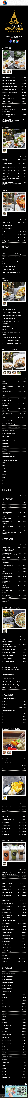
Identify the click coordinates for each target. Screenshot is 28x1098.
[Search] (22, 3)
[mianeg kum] (14, 60)
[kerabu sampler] (14, 139)
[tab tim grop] (9, 753)
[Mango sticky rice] (14, 786)
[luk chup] (14, 740)
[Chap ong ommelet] (14, 619)
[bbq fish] (14, 361)
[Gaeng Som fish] (14, 292)
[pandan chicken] (9, 71)
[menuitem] (22, 3)
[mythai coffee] (14, 852)
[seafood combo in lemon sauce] (18, 373)
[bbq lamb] (9, 373)
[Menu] (25, 2)
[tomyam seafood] (14, 202)
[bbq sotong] (14, 373)
